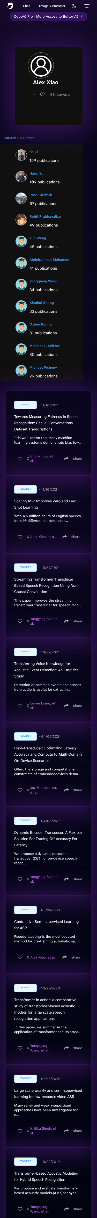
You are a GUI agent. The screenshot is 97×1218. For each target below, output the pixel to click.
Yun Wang (37, 238)
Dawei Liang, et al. (42, 705)
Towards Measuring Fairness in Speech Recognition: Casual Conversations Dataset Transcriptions (46, 423)
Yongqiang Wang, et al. (39, 1048)
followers (59, 94)
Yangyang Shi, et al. (43, 621)
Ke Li (33, 151)
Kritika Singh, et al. (43, 1130)
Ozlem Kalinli (40, 324)
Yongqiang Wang (43, 281)
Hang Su (36, 173)
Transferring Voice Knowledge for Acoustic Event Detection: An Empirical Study (47, 670)
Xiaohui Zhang (41, 302)
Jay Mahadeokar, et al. (43, 790)
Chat (26, 6)
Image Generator (52, 6)
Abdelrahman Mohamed (49, 259)
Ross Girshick (40, 194)
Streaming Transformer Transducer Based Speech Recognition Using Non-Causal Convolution (46, 585)
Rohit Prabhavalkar (45, 216)
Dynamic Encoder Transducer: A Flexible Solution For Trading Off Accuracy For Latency (48, 839)
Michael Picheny (43, 367)
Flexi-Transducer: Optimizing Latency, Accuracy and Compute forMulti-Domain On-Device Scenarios (48, 754)
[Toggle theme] (74, 6)
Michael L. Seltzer (44, 345)
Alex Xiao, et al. (43, 536)
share (77, 458)
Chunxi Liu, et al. (41, 458)
